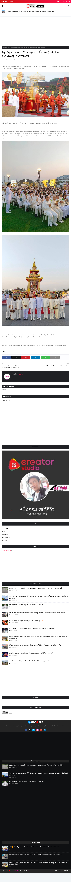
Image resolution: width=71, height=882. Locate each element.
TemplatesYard (15, 871)
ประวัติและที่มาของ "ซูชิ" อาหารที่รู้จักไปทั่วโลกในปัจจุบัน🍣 (26, 620)
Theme (29, 871)
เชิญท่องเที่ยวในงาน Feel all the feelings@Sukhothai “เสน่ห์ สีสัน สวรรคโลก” (31, 653)
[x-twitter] (61, 1)
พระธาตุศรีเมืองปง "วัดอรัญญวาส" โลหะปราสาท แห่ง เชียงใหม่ (26, 605)
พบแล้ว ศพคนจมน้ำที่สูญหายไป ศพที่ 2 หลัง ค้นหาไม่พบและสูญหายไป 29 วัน (30, 661)
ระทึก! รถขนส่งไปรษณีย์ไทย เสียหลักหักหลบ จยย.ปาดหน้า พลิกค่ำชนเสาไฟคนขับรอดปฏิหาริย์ (30, 11)
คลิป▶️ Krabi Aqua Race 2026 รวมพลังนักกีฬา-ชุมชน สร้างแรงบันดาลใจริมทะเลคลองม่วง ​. (34, 847)
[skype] (69, 1)
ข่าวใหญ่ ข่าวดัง (6, 537)
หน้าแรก (5, 47)
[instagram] (64, 1)
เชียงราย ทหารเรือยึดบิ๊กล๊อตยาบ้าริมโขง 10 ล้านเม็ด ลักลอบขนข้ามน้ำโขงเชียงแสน (32, 628)
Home (2, 1)
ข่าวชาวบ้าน (5, 528)
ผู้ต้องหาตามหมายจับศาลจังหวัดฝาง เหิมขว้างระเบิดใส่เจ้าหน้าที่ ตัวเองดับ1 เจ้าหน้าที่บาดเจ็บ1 (35, 645)
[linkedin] (45, 730)
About (6, 1)
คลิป (3, 531)
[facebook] (58, 1)
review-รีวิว (5, 540)
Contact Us (66, 870)
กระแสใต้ (5, 60)
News (9, 47)
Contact (12, 1)
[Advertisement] (35, 30)
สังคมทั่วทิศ (5, 534)
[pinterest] (67, 1)
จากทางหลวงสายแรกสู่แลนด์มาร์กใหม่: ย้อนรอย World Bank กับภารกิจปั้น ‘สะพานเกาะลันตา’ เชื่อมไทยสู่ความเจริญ (38, 597)
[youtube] (41, 730)
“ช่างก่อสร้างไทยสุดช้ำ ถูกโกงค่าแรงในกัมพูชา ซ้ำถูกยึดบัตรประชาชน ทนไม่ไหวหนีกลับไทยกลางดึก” (37, 613)
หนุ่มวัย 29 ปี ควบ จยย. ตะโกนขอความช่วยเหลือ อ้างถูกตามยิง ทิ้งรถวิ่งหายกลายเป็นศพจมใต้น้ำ (36, 588)
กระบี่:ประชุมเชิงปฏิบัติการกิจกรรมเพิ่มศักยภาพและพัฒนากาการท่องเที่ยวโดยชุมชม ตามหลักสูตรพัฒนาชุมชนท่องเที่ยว (38, 637)
